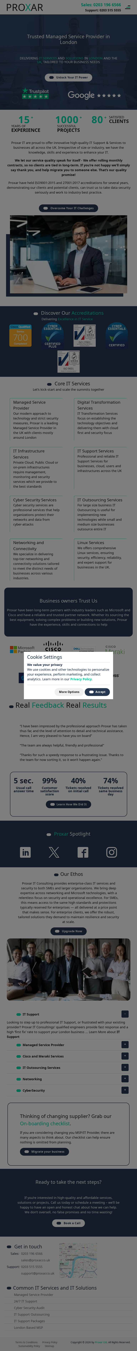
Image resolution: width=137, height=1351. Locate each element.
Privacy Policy (81, 679)
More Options (69, 692)
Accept (100, 692)
